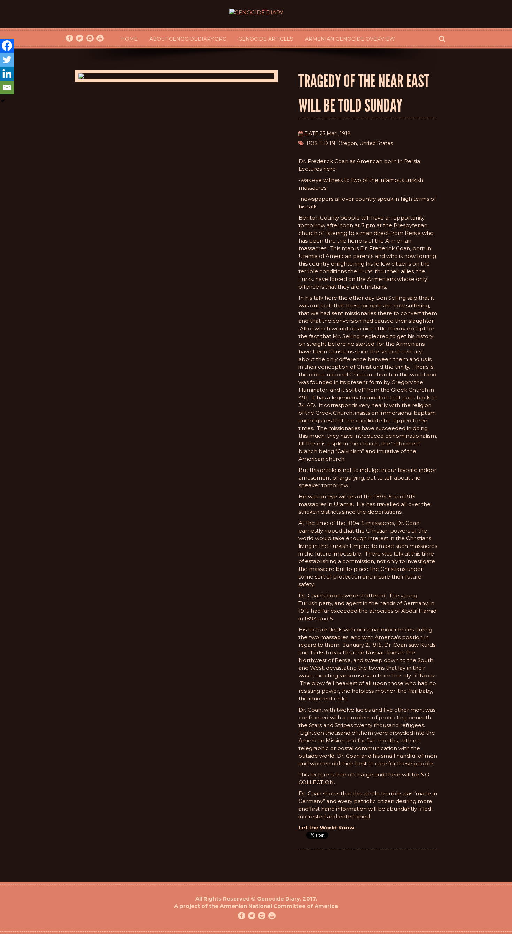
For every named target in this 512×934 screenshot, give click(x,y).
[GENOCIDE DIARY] (256, 8)
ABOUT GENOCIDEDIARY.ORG (187, 39)
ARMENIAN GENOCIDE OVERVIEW (350, 39)
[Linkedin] (7, 74)
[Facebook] (7, 46)
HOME (129, 39)
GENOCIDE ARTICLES (265, 39)
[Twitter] (7, 60)
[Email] (7, 87)
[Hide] (3, 101)
